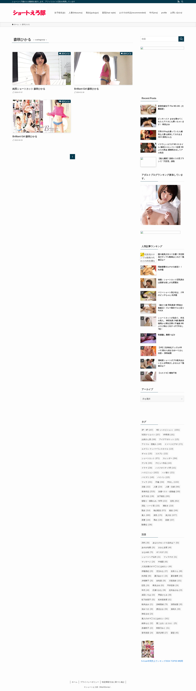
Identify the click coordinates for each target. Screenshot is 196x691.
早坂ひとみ (164, 595)
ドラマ (147, 468)
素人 (146, 515)
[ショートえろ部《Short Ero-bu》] (29, 12)
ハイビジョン (150, 472)
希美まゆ (158, 585)
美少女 (171, 515)
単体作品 (148, 491)
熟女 (146, 510)
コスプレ (161, 454)
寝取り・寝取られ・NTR (154, 501)
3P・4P (147, 430)
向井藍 (146, 576)
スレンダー (170, 458)
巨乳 (174, 501)
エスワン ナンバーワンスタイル (157, 449)
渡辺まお (162, 609)
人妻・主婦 (172, 487)
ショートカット (151, 458)
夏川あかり (161, 576)
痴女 (173, 510)
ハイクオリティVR (165, 468)
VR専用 (168, 435)
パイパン (163, 477)
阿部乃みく (162, 628)
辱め (158, 520)
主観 (146, 487)
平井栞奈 (172, 585)
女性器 (161, 581)
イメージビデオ (174, 444)
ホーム (74, 682)
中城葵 (163, 562)
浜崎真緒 (162, 604)
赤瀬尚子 (147, 628)
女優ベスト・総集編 (169, 491)
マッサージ (148, 562)
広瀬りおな (159, 590)
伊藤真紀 (147, 571)
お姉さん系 (149, 439)
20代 (145, 543)
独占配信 (160, 510)
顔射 (169, 520)
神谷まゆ (147, 614)
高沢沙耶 (162, 633)
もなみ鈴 (147, 552)
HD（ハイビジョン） (168, 430)
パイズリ (148, 477)
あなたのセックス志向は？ (166, 543)
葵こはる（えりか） (166, 623)
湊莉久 (175, 609)
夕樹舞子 (147, 581)
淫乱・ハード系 (151, 506)
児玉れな (162, 571)
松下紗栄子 (148, 600)
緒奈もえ (147, 623)
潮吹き (168, 506)
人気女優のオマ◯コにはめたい (157, 566)
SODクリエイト (151, 435)
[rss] (178, 1)
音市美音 (147, 633)
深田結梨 (176, 604)
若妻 (146, 520)
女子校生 (163, 496)
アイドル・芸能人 (151, 444)
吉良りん (176, 571)
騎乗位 (147, 525)
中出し (173, 482)
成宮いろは (148, 595)
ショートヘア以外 (151, 557)
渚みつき (147, 609)
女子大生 (148, 496)
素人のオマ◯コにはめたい (155, 618)
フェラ (147, 482)
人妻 (158, 487)
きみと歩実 (164, 547)
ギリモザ (162, 552)
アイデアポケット (169, 439)
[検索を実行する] (181, 39)
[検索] (182, 1)
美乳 (158, 515)
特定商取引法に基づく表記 (113, 682)
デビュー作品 (163, 463)
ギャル (147, 454)
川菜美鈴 (175, 581)
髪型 (174, 633)
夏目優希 (176, 576)
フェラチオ (170, 557)
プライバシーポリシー (89, 682)
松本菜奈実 (164, 600)
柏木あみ (147, 604)
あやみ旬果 (148, 547)
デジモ (147, 463)
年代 (145, 590)
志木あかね (175, 590)
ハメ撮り (168, 472)
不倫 (159, 482)
